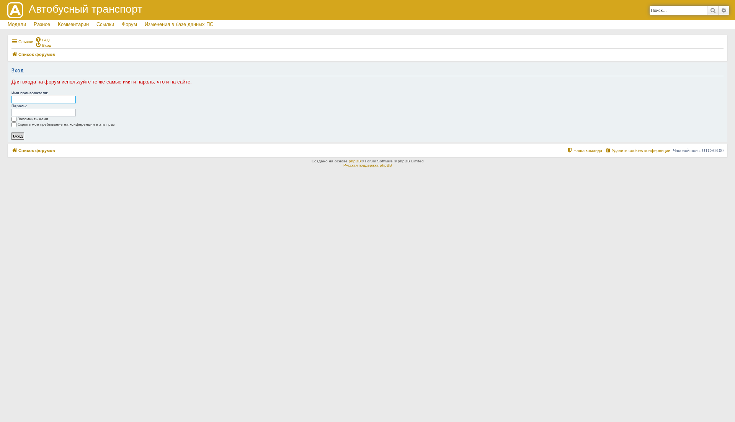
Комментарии (73, 24)
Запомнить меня (33, 119)
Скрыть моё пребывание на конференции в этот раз (66, 124)
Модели (17, 24)
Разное (42, 24)
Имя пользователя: (29, 93)
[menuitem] (42, 39)
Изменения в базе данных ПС (179, 24)
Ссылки (105, 24)
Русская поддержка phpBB (367, 165)
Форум (129, 24)
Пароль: (19, 106)
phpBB (355, 161)
